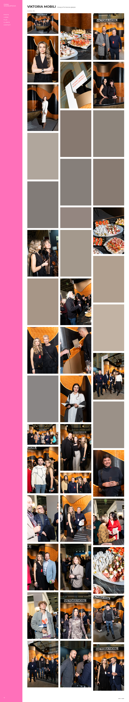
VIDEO (6, 17)
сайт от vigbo (121, 698)
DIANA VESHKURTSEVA (10, 5)
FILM (5, 19)
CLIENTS (7, 22)
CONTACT (7, 24)
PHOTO (6, 14)
